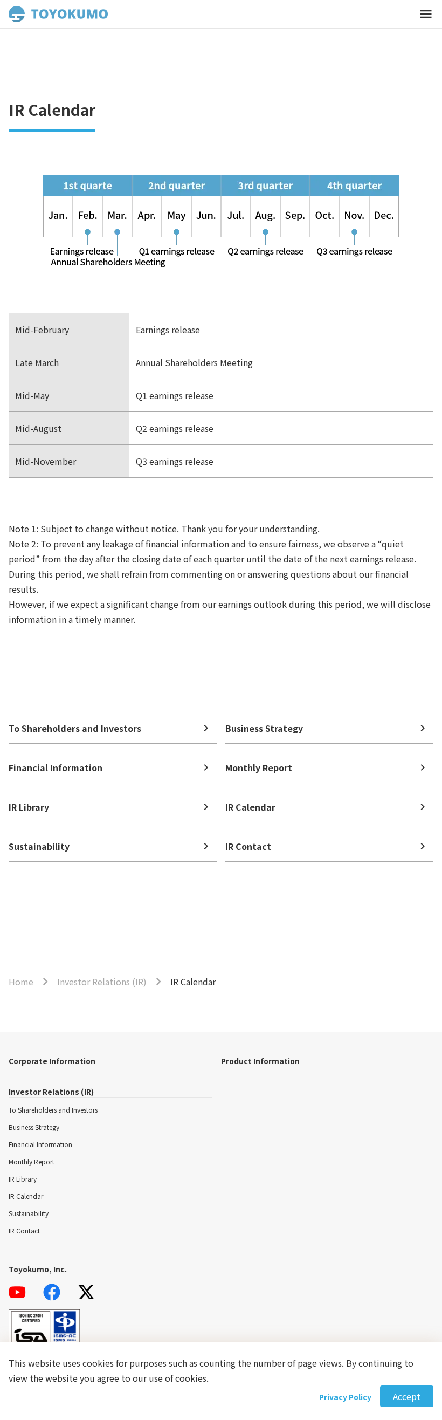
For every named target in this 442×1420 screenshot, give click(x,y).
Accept (406, 1396)
